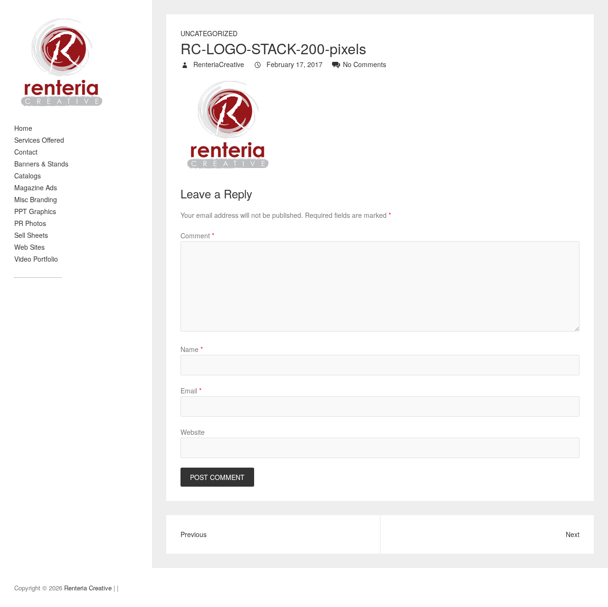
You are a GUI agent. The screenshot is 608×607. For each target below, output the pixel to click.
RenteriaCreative (217, 64)
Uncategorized (209, 33)
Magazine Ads (35, 187)
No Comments (364, 64)
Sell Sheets (31, 235)
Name (191, 349)
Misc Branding (35, 199)
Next (573, 534)
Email (190, 390)
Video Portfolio (36, 259)
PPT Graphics (35, 211)
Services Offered (39, 140)
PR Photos (30, 223)
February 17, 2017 (294, 64)
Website (192, 432)
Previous (193, 534)
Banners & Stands (41, 163)
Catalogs (27, 175)
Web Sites (29, 247)
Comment (197, 235)
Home (23, 128)
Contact (26, 152)
